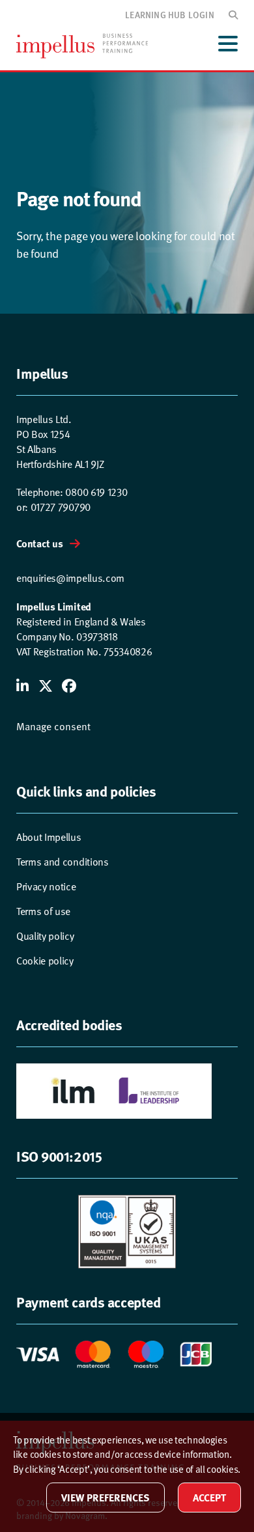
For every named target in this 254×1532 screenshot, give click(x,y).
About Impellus (48, 837)
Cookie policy (45, 960)
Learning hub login (169, 14)
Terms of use (43, 911)
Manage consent (53, 726)
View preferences (105, 1497)
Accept (209, 1497)
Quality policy (45, 936)
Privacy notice (46, 886)
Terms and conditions (62, 862)
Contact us (39, 543)
